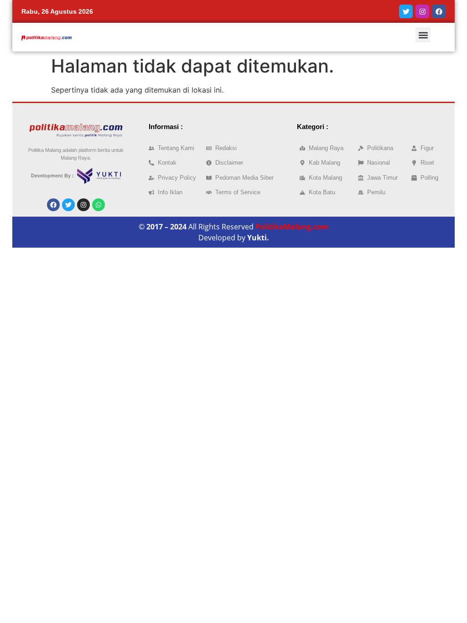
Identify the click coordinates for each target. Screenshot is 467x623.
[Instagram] (422, 11)
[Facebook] (439, 11)
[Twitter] (406, 11)
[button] (423, 34)
